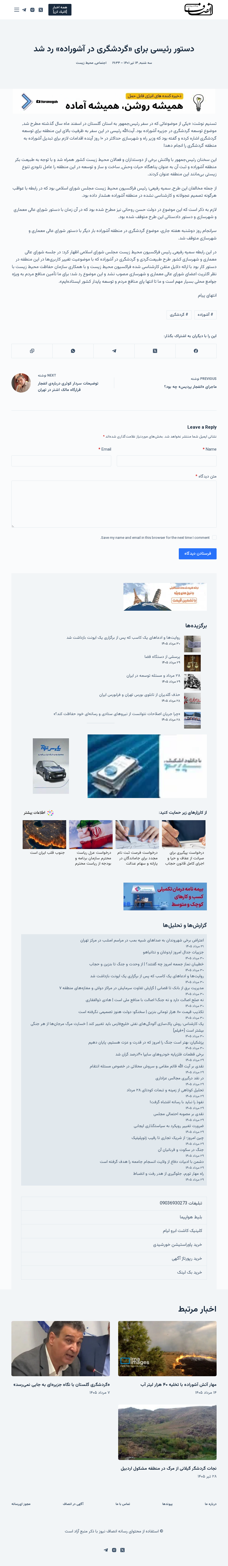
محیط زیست (84, 62)
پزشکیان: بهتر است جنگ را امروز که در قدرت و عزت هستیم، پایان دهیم (146, 1042)
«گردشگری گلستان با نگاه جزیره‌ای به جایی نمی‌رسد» (61, 1384)
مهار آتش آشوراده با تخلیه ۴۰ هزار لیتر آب (178, 1384)
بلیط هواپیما (191, 1217)
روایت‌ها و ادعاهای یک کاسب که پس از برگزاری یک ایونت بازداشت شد (123, 638)
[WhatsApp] (72, 351)
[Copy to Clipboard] (31, 351)
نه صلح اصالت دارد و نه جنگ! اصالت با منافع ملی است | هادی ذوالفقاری (145, 1000)
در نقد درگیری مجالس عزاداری (179, 1078)
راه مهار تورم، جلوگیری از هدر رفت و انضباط (168, 1174)
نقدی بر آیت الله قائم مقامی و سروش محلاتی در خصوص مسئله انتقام (147, 1066)
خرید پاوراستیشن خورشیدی (177, 1244)
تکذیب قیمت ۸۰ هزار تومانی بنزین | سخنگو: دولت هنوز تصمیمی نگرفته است (141, 1012)
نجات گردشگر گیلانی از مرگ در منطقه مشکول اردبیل (169, 1468)
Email (104, 449)
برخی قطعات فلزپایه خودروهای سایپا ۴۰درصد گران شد (159, 1054)
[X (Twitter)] (41, 10)
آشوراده (205, 315)
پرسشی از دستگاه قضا (162, 657)
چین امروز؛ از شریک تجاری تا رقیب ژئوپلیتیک (168, 1138)
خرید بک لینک (189, 1272)
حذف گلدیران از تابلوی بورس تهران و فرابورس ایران (139, 695)
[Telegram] (24, 10)
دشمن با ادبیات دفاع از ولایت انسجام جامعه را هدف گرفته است (152, 1162)
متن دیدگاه (206, 476)
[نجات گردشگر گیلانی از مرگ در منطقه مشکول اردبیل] (167, 1432)
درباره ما (211, 1504)
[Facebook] (195, 351)
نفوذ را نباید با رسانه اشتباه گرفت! (177, 1102)
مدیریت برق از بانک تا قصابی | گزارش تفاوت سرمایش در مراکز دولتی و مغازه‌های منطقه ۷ (131, 988)
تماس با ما (123, 1504)
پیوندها (167, 1504)
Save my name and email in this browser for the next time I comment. (155, 538)
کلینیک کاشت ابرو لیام (182, 1230)
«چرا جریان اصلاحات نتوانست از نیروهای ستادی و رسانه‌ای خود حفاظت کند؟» (117, 714)
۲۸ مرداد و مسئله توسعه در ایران (153, 676)
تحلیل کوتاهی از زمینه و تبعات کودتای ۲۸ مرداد (165, 1090)
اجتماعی (100, 62)
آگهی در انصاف (73, 1504)
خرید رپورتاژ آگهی (187, 1258)
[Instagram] (32, 10)
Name (210, 449)
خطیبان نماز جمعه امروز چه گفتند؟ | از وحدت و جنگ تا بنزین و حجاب (146, 964)
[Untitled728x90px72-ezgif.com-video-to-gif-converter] (114, 101)
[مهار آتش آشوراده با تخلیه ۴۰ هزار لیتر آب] (167, 1348)
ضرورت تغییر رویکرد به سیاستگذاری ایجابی (169, 1126)
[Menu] (16, 9)
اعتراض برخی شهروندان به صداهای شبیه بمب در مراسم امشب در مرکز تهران (142, 940)
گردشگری (179, 315)
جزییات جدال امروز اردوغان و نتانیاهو (173, 952)
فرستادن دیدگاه (197, 553)
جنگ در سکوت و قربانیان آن (181, 1150)
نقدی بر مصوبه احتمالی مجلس (178, 1114)
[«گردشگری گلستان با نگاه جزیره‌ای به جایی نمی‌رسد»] (60, 1348)
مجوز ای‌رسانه (21, 1504)
